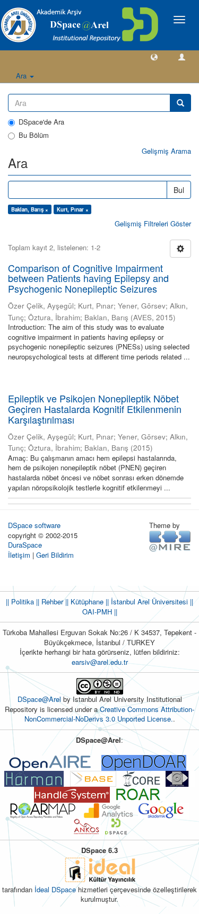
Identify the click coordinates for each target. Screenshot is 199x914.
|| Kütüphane (83, 601)
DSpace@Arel (40, 699)
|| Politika (20, 601)
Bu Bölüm (34, 135)
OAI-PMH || (99, 612)
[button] (154, 56)
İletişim (19, 555)
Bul (179, 189)
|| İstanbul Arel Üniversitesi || (148, 601)
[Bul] (180, 103)
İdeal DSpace (55, 889)
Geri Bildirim (55, 555)
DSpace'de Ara (41, 122)
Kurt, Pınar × (73, 209)
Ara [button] (22, 76)
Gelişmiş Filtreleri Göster (153, 223)
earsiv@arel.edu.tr (100, 662)
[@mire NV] (170, 540)
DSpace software (34, 525)
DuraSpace (25, 545)
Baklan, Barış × (29, 209)
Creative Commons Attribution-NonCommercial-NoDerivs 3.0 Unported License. (109, 714)
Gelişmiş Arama (166, 151)
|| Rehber (48, 601)
